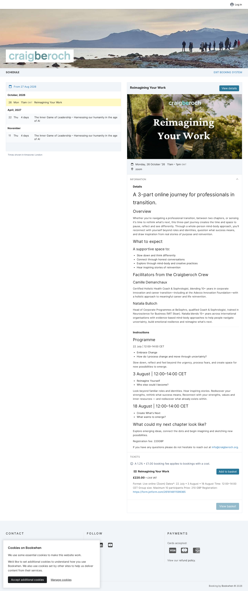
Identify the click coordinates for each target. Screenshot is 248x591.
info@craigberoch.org (225, 447)
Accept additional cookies (27, 579)
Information (138, 179)
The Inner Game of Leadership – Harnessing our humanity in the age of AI (75, 119)
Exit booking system (228, 72)
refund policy (187, 560)
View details (229, 88)
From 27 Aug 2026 (24, 86)
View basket (227, 506)
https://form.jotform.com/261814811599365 (159, 491)
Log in (238, 4)
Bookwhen (227, 585)
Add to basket (228, 471)
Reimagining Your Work (48, 102)
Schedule (12, 72)
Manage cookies (61, 579)
